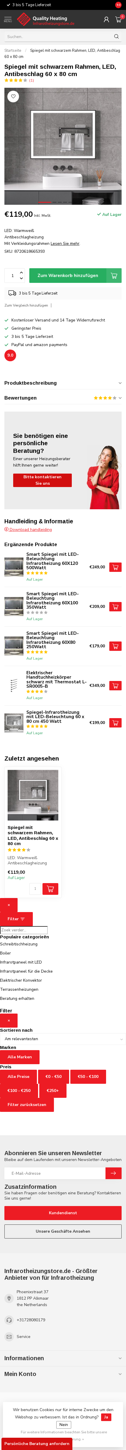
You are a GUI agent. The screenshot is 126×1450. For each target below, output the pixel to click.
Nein (63, 1424)
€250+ (53, 1090)
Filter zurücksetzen (27, 1104)
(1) (31, 80)
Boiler (5, 953)
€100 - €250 (19, 1090)
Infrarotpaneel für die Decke (26, 971)
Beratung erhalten (17, 998)
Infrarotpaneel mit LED (21, 962)
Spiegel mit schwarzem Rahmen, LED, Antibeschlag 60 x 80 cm (33, 835)
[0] (118, 19)
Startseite (12, 50)
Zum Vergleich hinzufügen (26, 305)
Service (23, 1336)
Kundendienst (63, 1213)
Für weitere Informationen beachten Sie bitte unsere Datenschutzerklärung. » (64, 1436)
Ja (106, 1417)
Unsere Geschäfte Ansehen (63, 1231)
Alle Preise (18, 1076)
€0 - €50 (54, 1076)
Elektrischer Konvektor (21, 980)
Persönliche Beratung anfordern (36, 1443)
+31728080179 (31, 1320)
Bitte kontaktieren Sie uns (42, 480)
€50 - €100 (88, 1076)
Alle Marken (20, 1057)
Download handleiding (30, 529)
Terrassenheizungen (19, 989)
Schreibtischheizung (19, 944)
